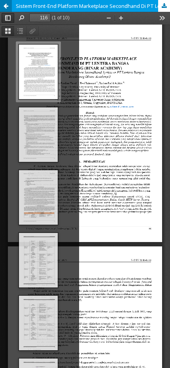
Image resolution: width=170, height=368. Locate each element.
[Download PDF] (164, 6)
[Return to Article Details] (6, 6)
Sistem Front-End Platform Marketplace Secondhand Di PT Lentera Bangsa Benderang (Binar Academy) (93, 5)
